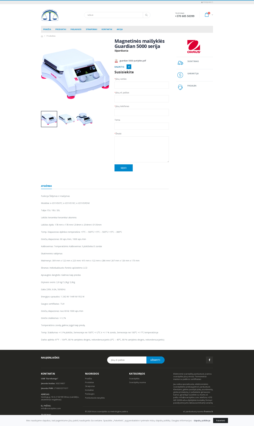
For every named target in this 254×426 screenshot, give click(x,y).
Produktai (60, 29)
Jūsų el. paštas (122, 92)
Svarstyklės (134, 378)
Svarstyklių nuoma (137, 382)
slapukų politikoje (202, 420)
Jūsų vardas (121, 78)
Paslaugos (76, 29)
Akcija (120, 29)
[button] (208, 15)
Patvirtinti (220, 420)
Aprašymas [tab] (46, 185)
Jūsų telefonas (122, 106)
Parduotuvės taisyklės (95, 397)
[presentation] (45, 74)
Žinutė (118, 133)
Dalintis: (120, 67)
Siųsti (124, 167)
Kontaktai (107, 29)
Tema (117, 119)
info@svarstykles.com (51, 408)
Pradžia (47, 29)
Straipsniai (91, 29)
